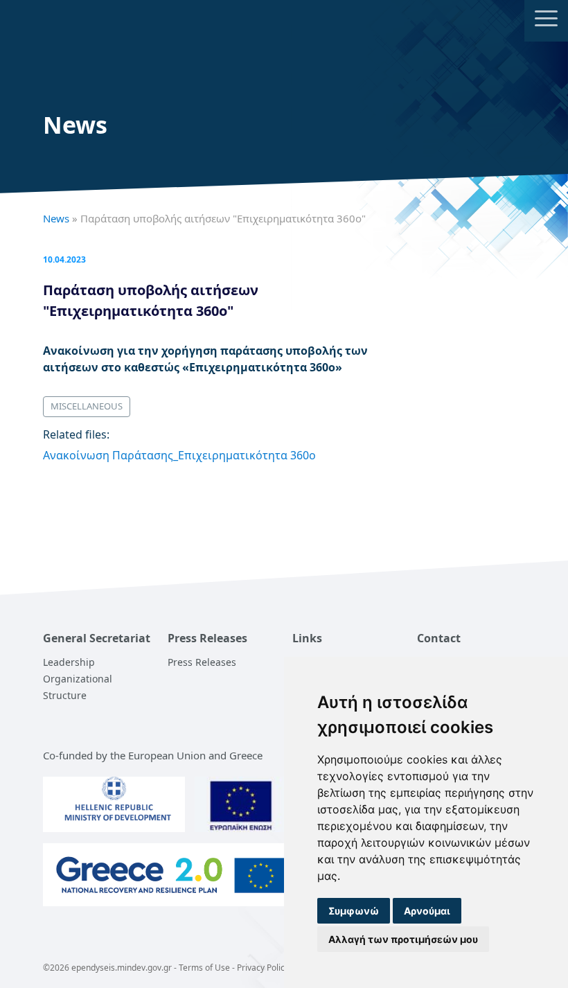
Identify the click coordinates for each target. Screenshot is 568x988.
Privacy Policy (263, 967)
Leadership (69, 662)
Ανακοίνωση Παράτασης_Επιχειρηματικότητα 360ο (179, 455)
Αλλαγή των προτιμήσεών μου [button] (403, 939)
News (56, 218)
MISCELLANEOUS (87, 406)
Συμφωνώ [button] (353, 911)
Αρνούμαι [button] (427, 911)
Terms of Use (204, 967)
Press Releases (202, 662)
